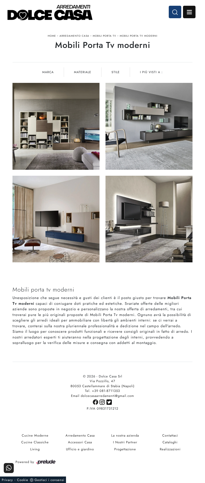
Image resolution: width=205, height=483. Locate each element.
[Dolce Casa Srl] (50, 12)
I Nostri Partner (125, 442)
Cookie (22, 480)
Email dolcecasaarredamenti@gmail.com (102, 395)
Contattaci (170, 435)
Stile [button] (116, 72)
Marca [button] (48, 72)
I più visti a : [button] (151, 72)
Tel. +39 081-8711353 (102, 390)
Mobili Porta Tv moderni (138, 36)
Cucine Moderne (35, 435)
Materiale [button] (82, 72)
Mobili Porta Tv (104, 36)
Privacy (7, 480)
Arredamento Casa (74, 36)
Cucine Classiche (35, 442)
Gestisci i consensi (49, 480)
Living (35, 449)
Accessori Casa (80, 442)
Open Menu (189, 12)
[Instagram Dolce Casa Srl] (103, 401)
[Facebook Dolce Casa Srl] (96, 401)
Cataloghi (170, 442)
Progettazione (125, 449)
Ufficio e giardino (80, 449)
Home (52, 36)
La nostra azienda (125, 435)
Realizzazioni (170, 449)
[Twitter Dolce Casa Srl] (109, 401)
